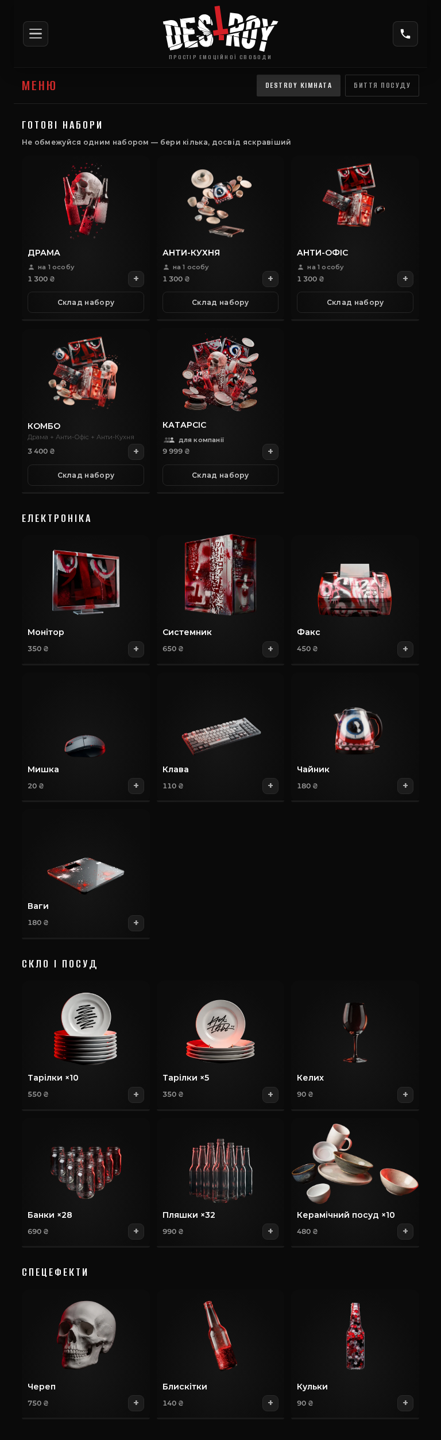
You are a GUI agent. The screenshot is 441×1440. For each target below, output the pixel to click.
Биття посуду (382, 85)
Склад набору (86, 302)
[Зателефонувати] (405, 34)
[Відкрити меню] (35, 34)
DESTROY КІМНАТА (298, 85)
